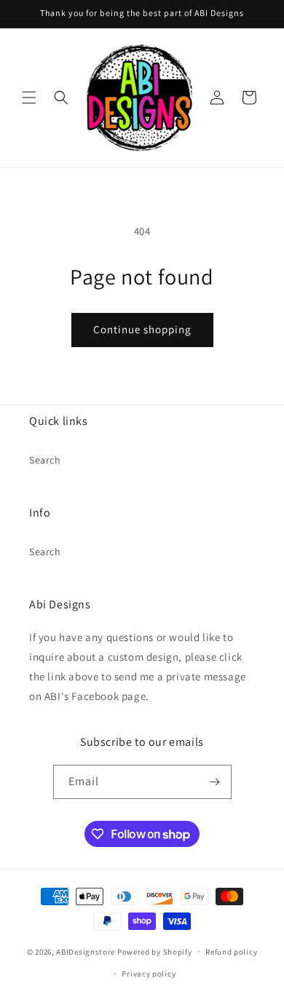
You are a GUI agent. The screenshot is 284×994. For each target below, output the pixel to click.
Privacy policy (148, 974)
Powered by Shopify (154, 951)
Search (45, 459)
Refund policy (231, 952)
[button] (29, 97)
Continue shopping (142, 329)
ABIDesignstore (85, 951)
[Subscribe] (215, 782)
